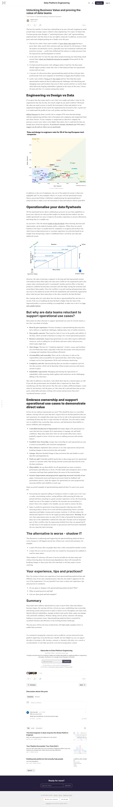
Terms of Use (64, 665)
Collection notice (67, 795)
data (69, 43)
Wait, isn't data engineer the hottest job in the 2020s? (41, 737)
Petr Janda (56, 79)
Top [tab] (28, 728)
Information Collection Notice (56, 667)
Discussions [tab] (39, 728)
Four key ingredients (32, 761)
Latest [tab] (32, 728)
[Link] (24, 95)
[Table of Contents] (2, 403)
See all (30, 770)
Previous (32, 685)
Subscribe (99, 3)
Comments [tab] (30, 697)
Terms (60, 795)
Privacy (56, 795)
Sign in (108, 3)
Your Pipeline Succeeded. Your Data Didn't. (42, 746)
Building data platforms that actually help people (44, 759)
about (66, 43)
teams (74, 43)
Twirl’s (67, 76)
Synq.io (47, 79)
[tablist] (33, 696)
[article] (56, 737)
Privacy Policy (69, 667)
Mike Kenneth (34, 712)
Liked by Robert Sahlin (37, 714)
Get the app (64, 799)
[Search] (89, 3)
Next (81, 685)
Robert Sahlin (34, 19)
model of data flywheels (56, 223)
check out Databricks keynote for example (54, 59)
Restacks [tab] (37, 697)
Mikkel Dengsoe (32, 114)
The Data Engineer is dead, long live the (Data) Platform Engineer (47, 734)
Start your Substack (52, 799)
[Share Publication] (92, 3)
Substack (48, 803)
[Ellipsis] (85, 712)
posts (61, 43)
